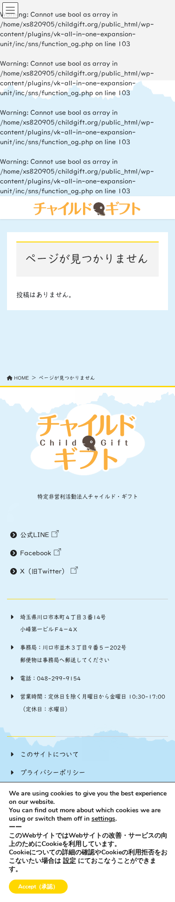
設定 (69, 861)
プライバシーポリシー (52, 772)
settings (103, 819)
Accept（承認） (38, 886)
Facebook (35, 553)
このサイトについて (49, 754)
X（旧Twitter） (44, 571)
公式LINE (34, 535)
